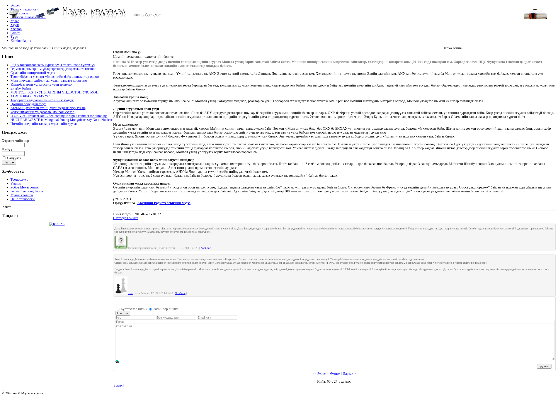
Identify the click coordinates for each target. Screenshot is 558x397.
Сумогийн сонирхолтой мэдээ (32, 73)
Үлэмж (15, 183)
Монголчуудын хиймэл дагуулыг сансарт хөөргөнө (48, 80)
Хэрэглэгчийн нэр (15, 141)
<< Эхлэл (320, 373)
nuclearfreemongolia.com (27, 191)
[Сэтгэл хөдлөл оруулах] (119, 362)
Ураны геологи (21, 195)
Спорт (15, 33)
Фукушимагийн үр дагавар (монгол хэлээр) (42, 112)
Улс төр (16, 29)
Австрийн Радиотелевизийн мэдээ (164, 203)
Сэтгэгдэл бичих (125, 218)
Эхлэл (15, 5)
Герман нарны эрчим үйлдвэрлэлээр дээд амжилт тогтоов (53, 69)
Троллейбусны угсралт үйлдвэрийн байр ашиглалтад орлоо (54, 76)
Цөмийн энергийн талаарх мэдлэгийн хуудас (43, 124)
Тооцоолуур (19, 179)
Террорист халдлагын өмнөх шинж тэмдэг (42, 100)
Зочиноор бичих (165, 309)
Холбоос (206, 247)
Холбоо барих (20, 40)
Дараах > (349, 373)
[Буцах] (118, 385)
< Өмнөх (333, 373)
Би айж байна (20, 88)
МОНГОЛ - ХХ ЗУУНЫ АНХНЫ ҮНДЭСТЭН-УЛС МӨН (54, 92)
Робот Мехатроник (24, 187)
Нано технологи (22, 199)
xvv (130, 293)
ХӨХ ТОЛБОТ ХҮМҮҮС (30, 96)
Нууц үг (8, 149)
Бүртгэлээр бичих (134, 309)
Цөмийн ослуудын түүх (28, 104)
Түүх (14, 37)
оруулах (544, 366)
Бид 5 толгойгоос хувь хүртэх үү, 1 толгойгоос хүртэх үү (52, 65)
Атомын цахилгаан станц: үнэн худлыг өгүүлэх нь (47, 108)
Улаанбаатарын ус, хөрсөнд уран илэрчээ (41, 84)
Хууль (14, 25)
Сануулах (14, 158)
